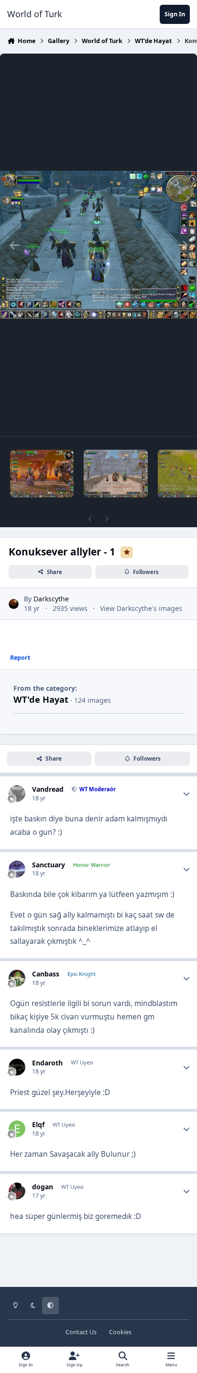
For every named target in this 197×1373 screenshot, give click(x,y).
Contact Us (81, 1332)
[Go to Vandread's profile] (17, 793)
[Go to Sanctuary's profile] (17, 869)
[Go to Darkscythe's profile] (14, 604)
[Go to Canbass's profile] (17, 978)
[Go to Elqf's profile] (17, 1128)
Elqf (38, 1124)
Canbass (45, 973)
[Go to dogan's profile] (17, 1191)
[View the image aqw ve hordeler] (42, 474)
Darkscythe (51, 598)
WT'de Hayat (40, 699)
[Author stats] (186, 793)
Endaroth (47, 1062)
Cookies (120, 1332)
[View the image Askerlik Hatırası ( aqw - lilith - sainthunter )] (115, 474)
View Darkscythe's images (141, 608)
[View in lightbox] (98, 245)
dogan (42, 1186)
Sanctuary (48, 864)
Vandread (48, 789)
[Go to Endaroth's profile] (17, 1067)
